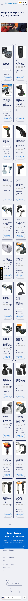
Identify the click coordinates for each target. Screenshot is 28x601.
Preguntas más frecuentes (10, 570)
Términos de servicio (8, 554)
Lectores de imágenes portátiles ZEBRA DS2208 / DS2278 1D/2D (7, 181)
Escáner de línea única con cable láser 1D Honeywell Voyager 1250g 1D (20, 143)
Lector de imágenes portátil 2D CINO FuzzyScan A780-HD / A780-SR (20, 380)
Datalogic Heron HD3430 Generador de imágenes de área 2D (20, 459)
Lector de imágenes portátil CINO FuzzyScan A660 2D (7, 419)
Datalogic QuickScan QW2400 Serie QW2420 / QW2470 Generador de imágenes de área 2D (20, 302)
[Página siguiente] (18, 523)
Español (13, 591)
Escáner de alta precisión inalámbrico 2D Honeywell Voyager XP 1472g (7, 499)
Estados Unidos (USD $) (13, 583)
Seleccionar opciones (7, 78)
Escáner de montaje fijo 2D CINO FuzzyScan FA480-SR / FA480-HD (20, 341)
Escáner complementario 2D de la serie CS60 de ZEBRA (20, 62)
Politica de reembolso (8, 557)
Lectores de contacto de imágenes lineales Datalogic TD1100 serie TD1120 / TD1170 (7, 342)
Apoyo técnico (6, 567)
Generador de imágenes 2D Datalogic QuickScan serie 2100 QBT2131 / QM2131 (20, 419)
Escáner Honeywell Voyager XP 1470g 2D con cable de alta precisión (19, 499)
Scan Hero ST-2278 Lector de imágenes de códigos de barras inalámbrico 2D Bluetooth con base (7, 104)
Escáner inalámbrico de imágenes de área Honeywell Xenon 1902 (20, 102)
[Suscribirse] (23, 547)
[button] (2, 4)
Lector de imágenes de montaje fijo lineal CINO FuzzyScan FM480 (6, 64)
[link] (10, 523)
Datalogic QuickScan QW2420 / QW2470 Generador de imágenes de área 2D (19, 182)
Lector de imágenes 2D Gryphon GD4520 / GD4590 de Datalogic (7, 222)
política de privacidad (8, 564)
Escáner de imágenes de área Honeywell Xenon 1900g (7, 142)
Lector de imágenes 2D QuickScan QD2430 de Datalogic (6, 300)
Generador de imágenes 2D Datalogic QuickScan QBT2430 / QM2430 (19, 260)
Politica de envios (7, 560)
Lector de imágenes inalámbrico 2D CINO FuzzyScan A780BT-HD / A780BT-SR (7, 381)
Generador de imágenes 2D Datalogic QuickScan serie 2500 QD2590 (7, 459)
